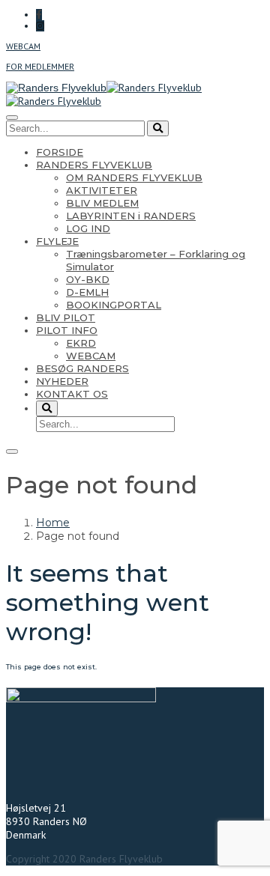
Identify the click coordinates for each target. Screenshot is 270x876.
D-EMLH (87, 292)
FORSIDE (59, 152)
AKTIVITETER (101, 190)
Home (53, 522)
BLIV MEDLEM (102, 203)
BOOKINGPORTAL (113, 305)
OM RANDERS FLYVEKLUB (134, 177)
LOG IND (88, 228)
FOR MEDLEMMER (40, 66)
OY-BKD (88, 279)
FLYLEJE (57, 241)
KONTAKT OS (72, 394)
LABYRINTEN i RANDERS (131, 216)
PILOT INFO (67, 330)
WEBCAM (23, 46)
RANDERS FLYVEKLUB (94, 165)
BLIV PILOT (65, 317)
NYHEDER (62, 381)
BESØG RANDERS (82, 368)
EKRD (81, 343)
